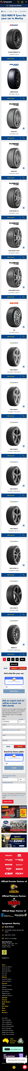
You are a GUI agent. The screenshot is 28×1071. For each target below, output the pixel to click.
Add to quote (10, 58)
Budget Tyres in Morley (8, 1032)
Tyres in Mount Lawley (8, 1026)
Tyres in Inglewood (7, 1022)
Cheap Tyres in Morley (8, 1034)
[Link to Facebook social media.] (14, 1067)
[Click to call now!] (18, 2)
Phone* (11, 730)
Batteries (4, 987)
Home (4, 11)
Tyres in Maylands (7, 1024)
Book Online (6, 1002)
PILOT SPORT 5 (14, 608)
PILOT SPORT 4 (14, 449)
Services (4, 983)
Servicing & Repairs (7, 989)
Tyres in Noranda (6, 1028)
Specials (4, 997)
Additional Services (7, 995)
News (4, 1010)
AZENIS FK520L (14, 92)
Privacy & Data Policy (11, 1063)
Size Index (4, 1018)
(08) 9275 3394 (10, 935)
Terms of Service (20, 795)
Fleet (3, 1008)
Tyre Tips (4, 975)
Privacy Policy (10, 795)
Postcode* (5, 740)
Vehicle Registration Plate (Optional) (9, 776)
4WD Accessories (6, 985)
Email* (4, 735)
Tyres (3, 965)
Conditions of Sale (21, 1063)
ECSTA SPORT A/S (14, 211)
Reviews (4, 1012)
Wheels (4, 977)
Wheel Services (6, 993)
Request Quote (8, 801)
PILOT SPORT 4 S (14, 568)
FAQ (3, 1004)
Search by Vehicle (7, 967)
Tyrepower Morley (15, 5)
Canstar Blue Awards (7, 1030)
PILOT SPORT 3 (14, 370)
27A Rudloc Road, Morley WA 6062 (14, 931)
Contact (4, 1000)
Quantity (21, 719)
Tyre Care (4, 973)
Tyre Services (5, 991)
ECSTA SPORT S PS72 (14, 250)
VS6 (14, 330)
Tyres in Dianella (6, 1020)
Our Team (5, 1006)
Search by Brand (6, 971)
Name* (4, 725)
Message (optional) (7, 782)
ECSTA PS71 (14, 131)
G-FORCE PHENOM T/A (14, 52)
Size (3, 719)
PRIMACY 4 (14, 647)
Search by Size (6, 969)
